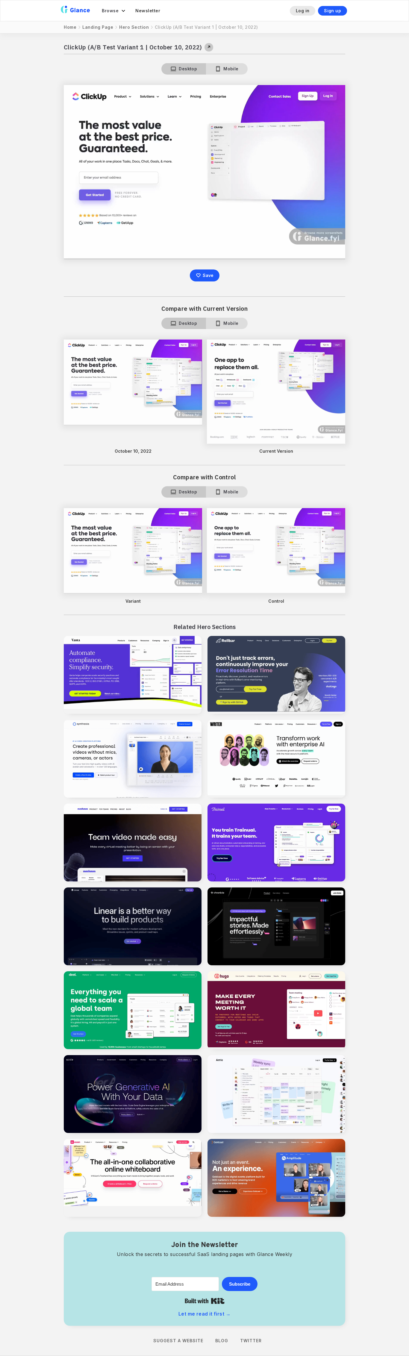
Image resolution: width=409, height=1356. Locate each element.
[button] (114, 11)
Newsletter (147, 10)
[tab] (183, 69)
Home (70, 27)
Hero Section (134, 27)
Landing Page (97, 27)
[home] (75, 11)
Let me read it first (204, 1314)
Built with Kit (205, 1301)
